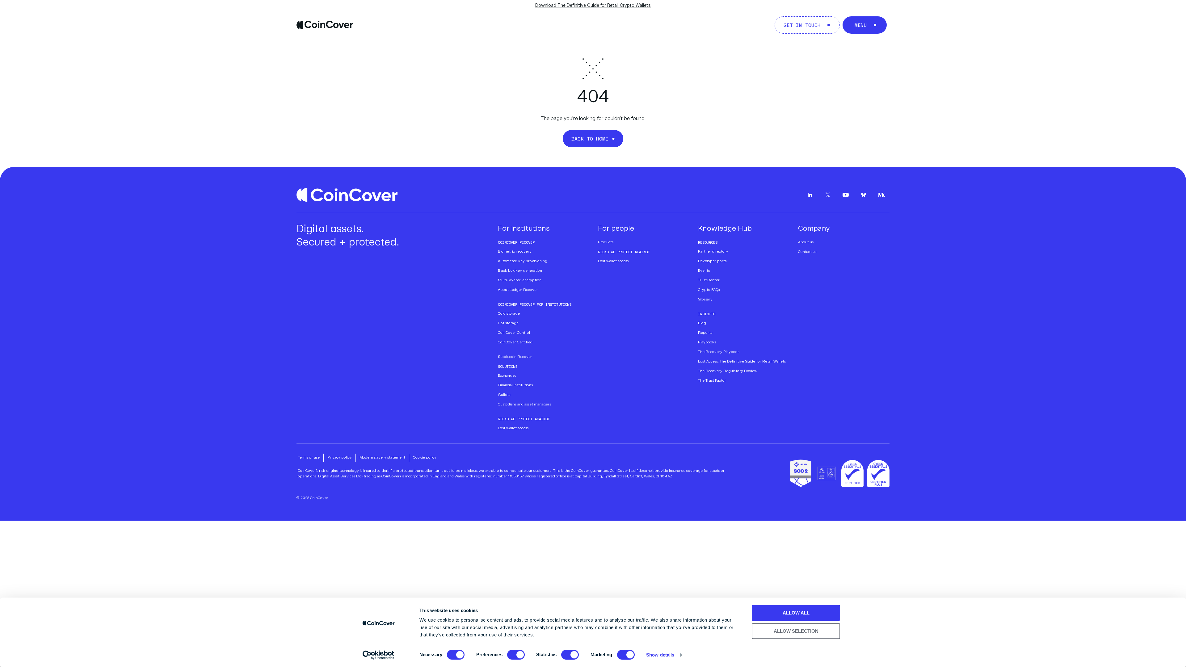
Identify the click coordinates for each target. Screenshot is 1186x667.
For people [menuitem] (616, 228)
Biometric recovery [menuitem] (515, 252)
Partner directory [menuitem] (713, 252)
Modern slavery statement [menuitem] (382, 457)
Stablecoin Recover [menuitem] (515, 357)
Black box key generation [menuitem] (520, 271)
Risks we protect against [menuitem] (524, 419)
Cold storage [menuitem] (509, 314)
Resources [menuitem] (707, 242)
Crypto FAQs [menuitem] (709, 290)
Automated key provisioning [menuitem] (522, 261)
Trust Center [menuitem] (709, 280)
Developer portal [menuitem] (713, 261)
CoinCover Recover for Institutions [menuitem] (534, 304)
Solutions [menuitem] (507, 366)
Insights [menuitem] (706, 314)
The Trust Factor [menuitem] (712, 381)
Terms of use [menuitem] (309, 457)
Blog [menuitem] (702, 323)
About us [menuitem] (806, 242)
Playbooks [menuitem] (707, 342)
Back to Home (589, 138)
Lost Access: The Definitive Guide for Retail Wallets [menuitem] (742, 361)
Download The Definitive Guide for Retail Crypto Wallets (593, 5)
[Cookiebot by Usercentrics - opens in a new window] (378, 655)
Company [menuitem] (814, 228)
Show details (660, 654)
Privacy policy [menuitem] (339, 457)
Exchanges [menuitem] (507, 376)
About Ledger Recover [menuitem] (518, 290)
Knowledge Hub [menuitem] (725, 228)
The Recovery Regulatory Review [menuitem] (727, 371)
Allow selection (796, 631)
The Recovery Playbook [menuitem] (719, 352)
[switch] (510, 653)
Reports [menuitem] (705, 333)
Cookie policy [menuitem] (424, 457)
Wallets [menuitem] (504, 395)
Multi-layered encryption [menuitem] (519, 280)
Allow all (796, 612)
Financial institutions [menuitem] (515, 385)
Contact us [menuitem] (807, 252)
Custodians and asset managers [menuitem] (524, 404)
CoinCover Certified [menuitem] (515, 342)
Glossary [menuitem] (705, 299)
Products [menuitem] (605, 242)
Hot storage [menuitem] (508, 323)
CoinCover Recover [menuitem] (516, 242)
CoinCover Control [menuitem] (514, 333)
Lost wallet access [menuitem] (513, 428)
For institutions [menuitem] (524, 228)
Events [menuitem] (704, 271)
